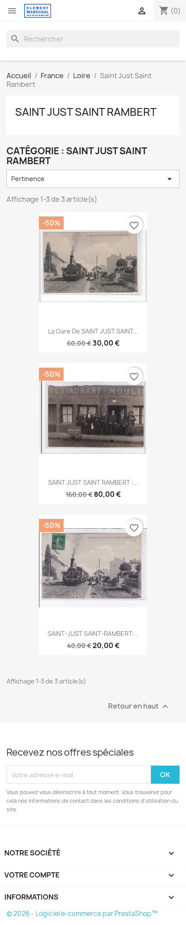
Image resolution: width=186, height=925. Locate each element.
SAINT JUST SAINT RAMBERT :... (93, 482)
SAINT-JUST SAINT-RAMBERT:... (93, 633)
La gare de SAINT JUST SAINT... (93, 331)
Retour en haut (139, 706)
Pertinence (93, 179)
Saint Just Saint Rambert (86, 112)
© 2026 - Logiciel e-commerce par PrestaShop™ (81, 913)
